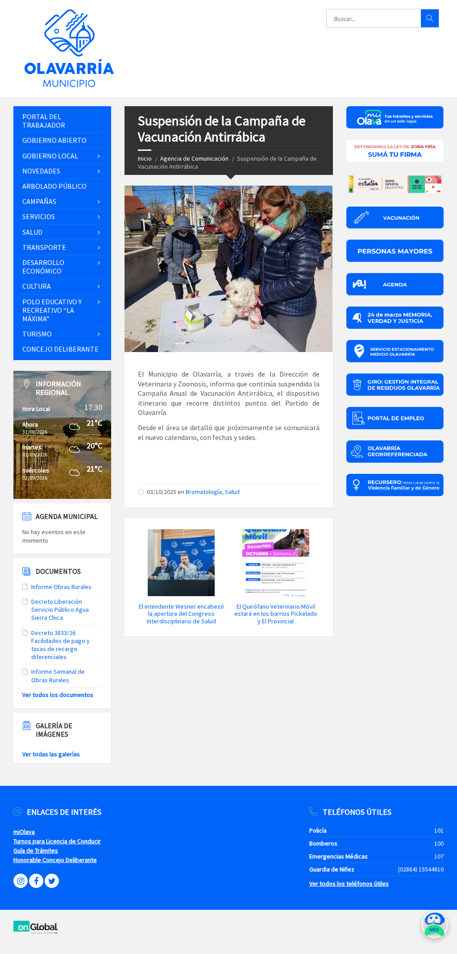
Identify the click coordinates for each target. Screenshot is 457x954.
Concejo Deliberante (60, 348)
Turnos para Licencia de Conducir (57, 841)
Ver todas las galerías (51, 754)
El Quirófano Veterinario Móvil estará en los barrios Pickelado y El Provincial (275, 614)
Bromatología (204, 492)
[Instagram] (20, 881)
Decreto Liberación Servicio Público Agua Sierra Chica (60, 609)
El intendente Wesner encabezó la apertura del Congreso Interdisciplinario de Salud (181, 614)
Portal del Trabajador (43, 120)
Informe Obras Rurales (61, 587)
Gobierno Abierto (54, 140)
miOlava (24, 832)
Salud (232, 492)
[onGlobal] (35, 932)
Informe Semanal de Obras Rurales (58, 676)
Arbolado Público (54, 186)
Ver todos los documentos (57, 695)
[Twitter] (52, 881)
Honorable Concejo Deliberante (55, 860)
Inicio (145, 158)
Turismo (37, 333)
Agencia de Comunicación (194, 158)
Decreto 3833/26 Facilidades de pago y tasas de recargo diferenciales (60, 645)
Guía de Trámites (35, 850)
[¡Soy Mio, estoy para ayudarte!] (434, 928)
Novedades (41, 170)
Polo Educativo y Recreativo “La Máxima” (52, 310)
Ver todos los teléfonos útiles (349, 883)
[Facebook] (36, 881)
